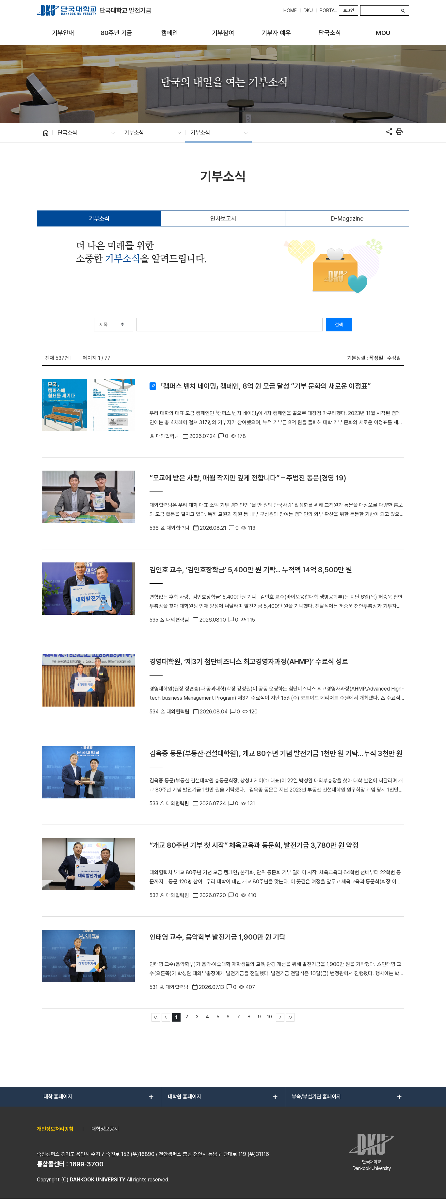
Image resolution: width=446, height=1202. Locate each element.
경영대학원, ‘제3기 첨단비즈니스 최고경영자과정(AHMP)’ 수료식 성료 (249, 661)
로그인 (348, 10)
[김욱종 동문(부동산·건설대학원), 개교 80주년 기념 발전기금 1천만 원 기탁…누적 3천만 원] (88, 778)
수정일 (394, 358)
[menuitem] (63, 33)
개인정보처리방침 (55, 1129)
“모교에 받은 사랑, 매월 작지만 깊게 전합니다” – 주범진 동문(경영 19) (248, 478)
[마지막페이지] (290, 1017)
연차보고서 (223, 218)
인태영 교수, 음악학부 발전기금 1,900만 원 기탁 (217, 937)
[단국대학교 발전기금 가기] (66, 10)
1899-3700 (87, 1164)
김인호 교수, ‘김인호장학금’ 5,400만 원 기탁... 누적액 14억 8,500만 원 (251, 569)
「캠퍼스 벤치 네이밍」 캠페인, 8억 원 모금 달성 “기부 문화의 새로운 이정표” (266, 386)
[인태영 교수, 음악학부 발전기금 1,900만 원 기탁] (88, 962)
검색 (339, 324)
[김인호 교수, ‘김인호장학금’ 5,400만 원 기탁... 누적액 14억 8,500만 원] (88, 595)
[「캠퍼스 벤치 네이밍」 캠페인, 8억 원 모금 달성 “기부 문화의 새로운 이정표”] (88, 411)
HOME (290, 10)
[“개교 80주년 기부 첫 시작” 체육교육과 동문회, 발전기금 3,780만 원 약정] (88, 870)
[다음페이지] (280, 1017)
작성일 (376, 358)
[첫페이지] (155, 1017)
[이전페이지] (166, 1017)
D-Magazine (347, 218)
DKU (308, 10)
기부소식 (99, 218)
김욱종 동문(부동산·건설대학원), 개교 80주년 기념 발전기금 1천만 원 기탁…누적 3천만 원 (276, 753)
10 (269, 1016)
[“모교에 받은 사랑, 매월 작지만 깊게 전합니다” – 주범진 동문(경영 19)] (88, 503)
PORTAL (328, 10)
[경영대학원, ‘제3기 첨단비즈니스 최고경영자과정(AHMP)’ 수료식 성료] (88, 687)
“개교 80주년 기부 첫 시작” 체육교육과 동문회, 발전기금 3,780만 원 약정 (254, 845)
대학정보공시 (105, 1129)
